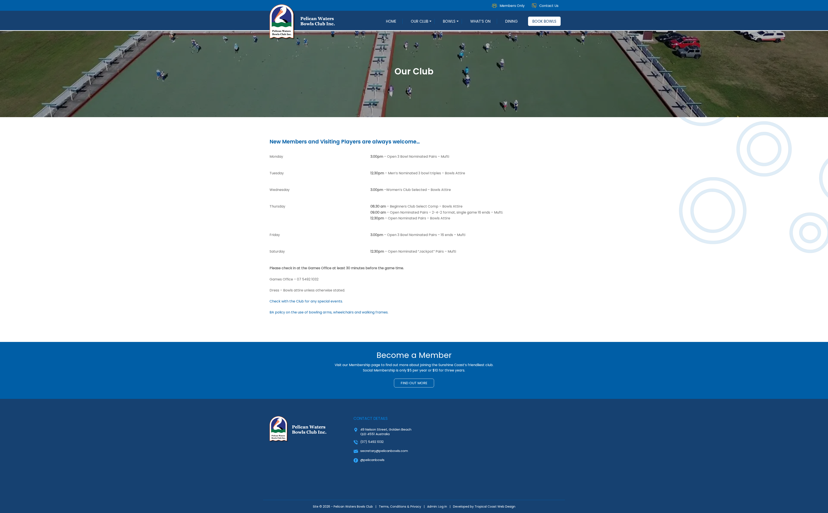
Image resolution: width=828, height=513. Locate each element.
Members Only (512, 5)
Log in (442, 506)
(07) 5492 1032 (372, 441)
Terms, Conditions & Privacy (400, 506)
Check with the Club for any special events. (306, 301)
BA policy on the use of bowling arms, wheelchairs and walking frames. (329, 312)
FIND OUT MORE (414, 383)
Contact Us (548, 5)
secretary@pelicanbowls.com (384, 450)
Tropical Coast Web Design (495, 506)
